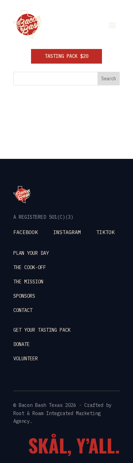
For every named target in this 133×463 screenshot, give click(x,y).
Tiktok (105, 232)
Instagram (67, 232)
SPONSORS (24, 296)
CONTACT (22, 310)
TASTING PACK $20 (66, 56)
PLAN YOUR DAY (31, 253)
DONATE (21, 344)
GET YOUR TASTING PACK (42, 330)
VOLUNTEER (25, 358)
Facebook (25, 232)
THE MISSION (28, 282)
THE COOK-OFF (29, 267)
